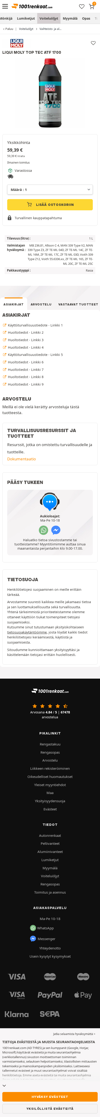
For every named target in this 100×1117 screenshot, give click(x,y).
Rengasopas (50, 752)
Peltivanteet (50, 843)
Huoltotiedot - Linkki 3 (25, 340)
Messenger (46, 938)
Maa (50, 792)
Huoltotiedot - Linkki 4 (25, 347)
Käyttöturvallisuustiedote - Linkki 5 (35, 354)
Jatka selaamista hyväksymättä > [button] (74, 1034)
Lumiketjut (26, 18)
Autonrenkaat (50, 835)
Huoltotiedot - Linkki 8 (25, 377)
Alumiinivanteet (50, 851)
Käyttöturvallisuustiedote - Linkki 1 (35, 325)
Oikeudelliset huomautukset (50, 776)
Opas (86, 18)
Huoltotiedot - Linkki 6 (25, 362)
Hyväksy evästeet (50, 1097)
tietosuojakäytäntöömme (27, 632)
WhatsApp (45, 928)
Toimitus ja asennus (50, 892)
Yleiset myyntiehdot (50, 784)
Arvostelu (41, 304)
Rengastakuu (50, 744)
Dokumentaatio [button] (21, 459)
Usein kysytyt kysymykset (50, 956)
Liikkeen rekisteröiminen (50, 768)
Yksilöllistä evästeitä (50, 1108)
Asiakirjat (13, 304)
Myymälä (70, 18)
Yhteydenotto (50, 948)
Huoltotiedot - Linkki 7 (25, 369)
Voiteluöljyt (49, 18)
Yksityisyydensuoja (50, 800)
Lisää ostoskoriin (54, 205)
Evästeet (50, 809)
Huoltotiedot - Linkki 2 (25, 332)
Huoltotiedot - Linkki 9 (25, 384)
